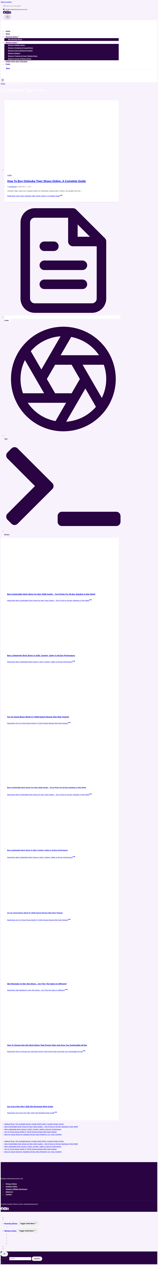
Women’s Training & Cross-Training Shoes (22, 56)
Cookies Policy (11, 1187)
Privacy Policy (11, 1184)
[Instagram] (7, 13)
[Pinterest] (10, 13)
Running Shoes (10, 1223)
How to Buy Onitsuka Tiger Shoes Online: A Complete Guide (46, 181)
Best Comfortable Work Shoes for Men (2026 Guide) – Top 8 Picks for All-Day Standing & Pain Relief (51, 594)
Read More (33, 196)
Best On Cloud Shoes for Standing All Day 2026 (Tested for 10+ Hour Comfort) (33, 1134)
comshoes (13, 187)
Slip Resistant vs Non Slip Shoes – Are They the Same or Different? (37, 984)
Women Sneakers (14, 53)
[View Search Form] (7, 17)
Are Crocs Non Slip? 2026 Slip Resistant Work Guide (30, 1107)
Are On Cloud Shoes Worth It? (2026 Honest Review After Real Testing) (38, 717)
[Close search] (4, 1254)
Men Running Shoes (15, 39)
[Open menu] (2, 80)
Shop (8, 34)
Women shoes (10, 1231)
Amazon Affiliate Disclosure (16, 1189)
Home (8, 31)
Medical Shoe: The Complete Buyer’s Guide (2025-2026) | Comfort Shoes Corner (34, 1124)
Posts (8, 64)
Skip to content (6, 2)
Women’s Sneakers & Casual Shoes (20, 48)
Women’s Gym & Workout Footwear (20, 50)
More (8, 68)
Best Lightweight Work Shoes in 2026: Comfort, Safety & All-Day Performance (41, 655)
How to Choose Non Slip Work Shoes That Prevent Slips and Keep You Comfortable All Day (47, 1045)
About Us (9, 1192)
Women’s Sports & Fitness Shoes (19, 59)
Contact (9, 1194)
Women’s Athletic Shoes (16, 45)
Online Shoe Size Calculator (17, 61)
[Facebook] (4, 13)
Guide (9, 175)
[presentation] (61, 135)
